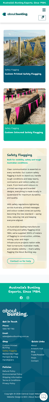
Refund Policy (8, 371)
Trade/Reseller (38, 355)
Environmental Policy (12, 374)
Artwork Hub (37, 348)
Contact (35, 361)
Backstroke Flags (10, 354)
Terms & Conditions (11, 380)
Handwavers (8, 360)
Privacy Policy (8, 383)
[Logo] (15, 14)
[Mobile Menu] (44, 10)
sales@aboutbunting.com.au (15, 336)
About (34, 345)
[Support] (44, 397)
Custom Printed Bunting (9, 346)
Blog (33, 352)
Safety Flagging (9, 351)
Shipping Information (12, 377)
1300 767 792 (8, 329)
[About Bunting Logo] (15, 313)
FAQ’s (33, 358)
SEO (25, 397)
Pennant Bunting (10, 357)
